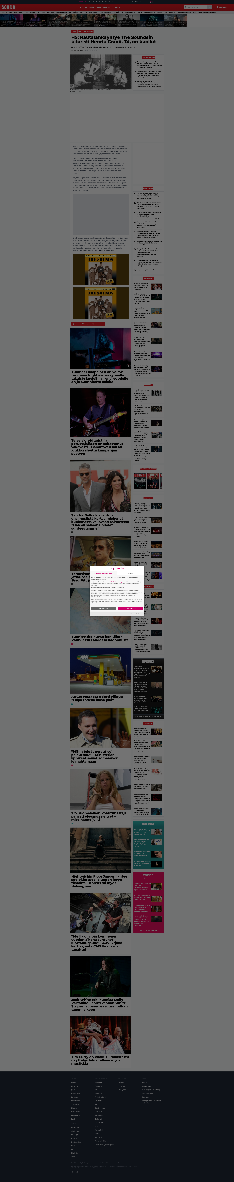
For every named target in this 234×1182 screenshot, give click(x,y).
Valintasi (130, 573)
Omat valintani (103, 608)
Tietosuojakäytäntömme (137, 613)
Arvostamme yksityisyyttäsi (103, 573)
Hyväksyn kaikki (130, 608)
